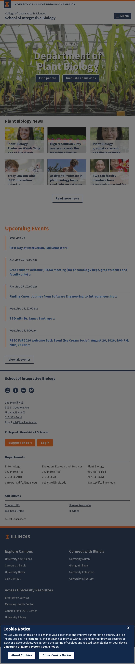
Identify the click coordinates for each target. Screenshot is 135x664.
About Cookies (21, 655)
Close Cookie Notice (57, 655)
